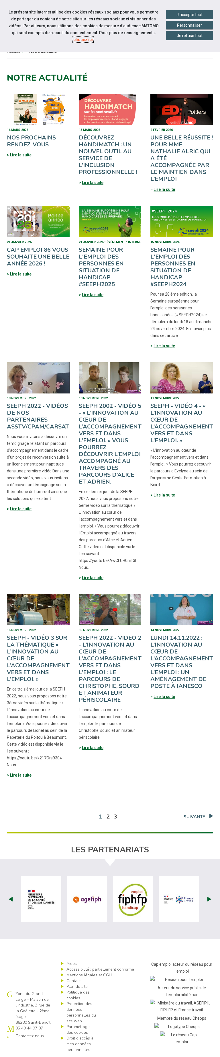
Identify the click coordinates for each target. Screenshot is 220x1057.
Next (209, 899)
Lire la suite (21, 155)
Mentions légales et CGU (89, 975)
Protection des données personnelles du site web (81, 1012)
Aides (71, 963)
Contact (73, 981)
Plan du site (77, 986)
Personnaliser (189, 25)
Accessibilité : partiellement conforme (100, 969)
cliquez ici (83, 39)
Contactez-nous (29, 1036)
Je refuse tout (190, 35)
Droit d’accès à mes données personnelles (79, 1043)
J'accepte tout (189, 14)
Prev (11, 899)
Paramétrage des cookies (78, 1029)
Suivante (194, 817)
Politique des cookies (78, 995)
